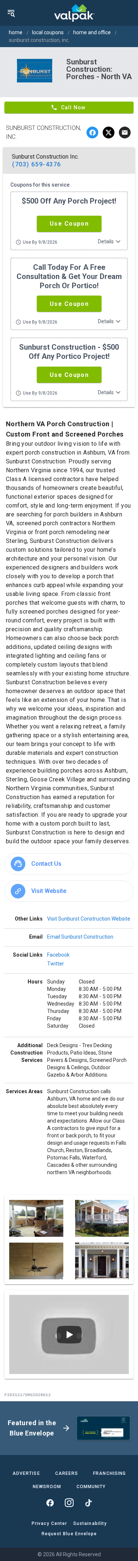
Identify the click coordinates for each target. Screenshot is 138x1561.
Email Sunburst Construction (80, 937)
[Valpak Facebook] (50, 1502)
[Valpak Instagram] (69, 1502)
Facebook (58, 955)
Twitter (55, 964)
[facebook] (92, 132)
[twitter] (108, 132)
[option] (69, 864)
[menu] (11, 13)
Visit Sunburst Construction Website (88, 919)
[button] (69, 224)
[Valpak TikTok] (88, 1502)
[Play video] (69, 1334)
